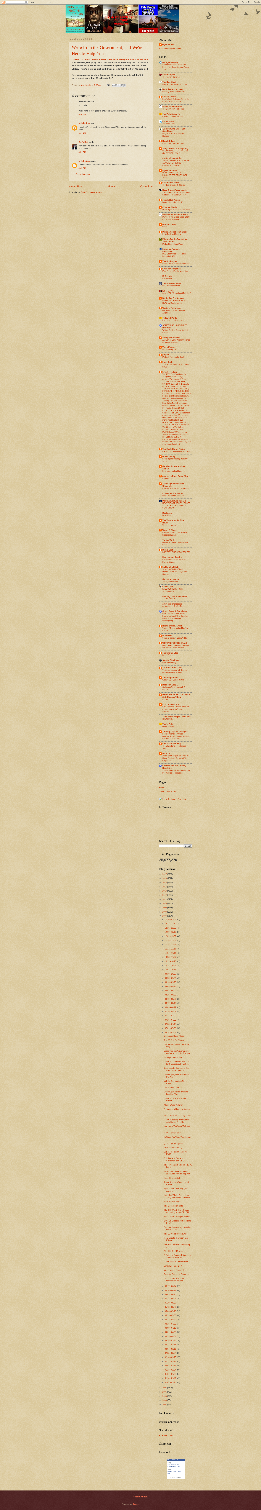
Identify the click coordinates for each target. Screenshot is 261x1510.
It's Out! (165, 699)
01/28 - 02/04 (171, 1370)
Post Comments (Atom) (91, 192)
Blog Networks (172, 1460)
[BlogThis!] (116, 85)
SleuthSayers (168, 75)
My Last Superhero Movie (172, 244)
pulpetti (165, 355)
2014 (164, 887)
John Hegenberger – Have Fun (176, 717)
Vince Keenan (168, 347)
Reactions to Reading (172, 557)
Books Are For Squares (173, 298)
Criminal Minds (169, 207)
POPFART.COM (166, 1435)
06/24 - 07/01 (171, 1032)
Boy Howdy (167, 278)
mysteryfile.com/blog (172, 158)
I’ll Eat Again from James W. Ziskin (176, 210)
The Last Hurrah (169, 525)
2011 (164, 899)
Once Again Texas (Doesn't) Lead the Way (176, 1093)
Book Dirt (166, 753)
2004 (164, 1396)
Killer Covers (168, 291)
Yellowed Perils (169, 318)
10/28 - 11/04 (171, 957)
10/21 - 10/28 (171, 961)
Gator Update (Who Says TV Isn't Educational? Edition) (176, 1062)
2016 (164, 878)
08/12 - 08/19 (171, 1003)
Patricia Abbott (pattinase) (174, 232)
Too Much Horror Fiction (173, 449)
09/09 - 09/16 (171, 986)
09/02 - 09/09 (171, 991)
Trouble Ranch (168, 124)
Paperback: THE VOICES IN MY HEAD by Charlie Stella (175, 302)
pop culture (177, 1471)
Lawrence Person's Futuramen (171, 250)
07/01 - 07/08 (171, 1028)
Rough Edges (168, 141)
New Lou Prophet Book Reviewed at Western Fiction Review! (176, 646)
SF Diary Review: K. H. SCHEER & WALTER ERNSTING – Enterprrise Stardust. (175, 162)
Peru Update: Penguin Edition (177, 1216)
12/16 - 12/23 (171, 928)
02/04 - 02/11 (171, 1365)
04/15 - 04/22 (171, 1324)
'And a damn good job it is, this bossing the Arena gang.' (174, 671)
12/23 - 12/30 (171, 924)
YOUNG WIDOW (169, 599)
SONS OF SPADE (170, 567)
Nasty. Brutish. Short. (172, 626)
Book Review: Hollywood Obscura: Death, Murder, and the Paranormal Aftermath (175, 736)
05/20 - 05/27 (171, 1303)
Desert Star (167, 515)
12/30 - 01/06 (171, 919)
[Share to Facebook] (122, 85)
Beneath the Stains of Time (175, 214)
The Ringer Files (170, 677)
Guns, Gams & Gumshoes (174, 611)
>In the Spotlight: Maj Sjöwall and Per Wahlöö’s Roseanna (176, 771)
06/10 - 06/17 (171, 1290)
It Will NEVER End (172, 1133)
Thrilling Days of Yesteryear (175, 731)
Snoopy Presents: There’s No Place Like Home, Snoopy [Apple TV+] (175, 67)
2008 (164, 912)
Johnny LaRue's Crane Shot (175, 476)
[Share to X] (119, 85)
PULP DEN (167, 635)
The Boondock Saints (173, 1206)
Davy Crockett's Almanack (174, 190)
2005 (164, 1392)
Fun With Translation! (171, 286)
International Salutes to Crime (174, 84)
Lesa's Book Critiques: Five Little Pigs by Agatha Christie (175, 100)
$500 (164, 227)
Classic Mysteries (170, 579)
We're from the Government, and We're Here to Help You (177, 1052)
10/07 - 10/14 (171, 970)
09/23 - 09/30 (171, 978)
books (170, 1471)
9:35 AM (82, 114)
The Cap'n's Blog (170, 653)
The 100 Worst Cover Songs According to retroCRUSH (176, 1211)
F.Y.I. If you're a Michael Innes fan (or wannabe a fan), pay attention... (175, 709)
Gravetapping (168, 456)
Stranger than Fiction (173, 1057)
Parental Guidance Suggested (177, 1274)
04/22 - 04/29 (171, 1319)
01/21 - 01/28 (171, 1374)
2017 (164, 874)
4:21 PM (82, 152)
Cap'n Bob (83, 142)
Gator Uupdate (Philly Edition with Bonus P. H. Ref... (176, 1121)
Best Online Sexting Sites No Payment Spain (174, 561)
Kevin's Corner (169, 97)
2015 (164, 882)
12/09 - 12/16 (171, 932)
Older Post (146, 186)
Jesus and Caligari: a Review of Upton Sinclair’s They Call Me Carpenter (175, 758)
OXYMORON (167, 719)
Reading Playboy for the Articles (175, 488)
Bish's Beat (167, 550)
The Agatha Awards (170, 581)
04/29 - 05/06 (171, 1315)
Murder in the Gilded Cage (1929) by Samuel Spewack (176, 218)
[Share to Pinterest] (124, 85)
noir (169, 1473)
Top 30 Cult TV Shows (174, 1040)
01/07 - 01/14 (171, 1382)
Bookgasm (167, 513)
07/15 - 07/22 (171, 1020)
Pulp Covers (168, 121)
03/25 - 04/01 (171, 1336)
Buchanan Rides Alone (174, 1036)
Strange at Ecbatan (171, 337)
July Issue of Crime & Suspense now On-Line (175, 1159)
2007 (164, 916)
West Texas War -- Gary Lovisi (177, 1115)
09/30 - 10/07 (171, 974)
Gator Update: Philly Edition (176, 1262)
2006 (164, 1388)
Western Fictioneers (171, 308)
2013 (164, 891)
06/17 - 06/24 (171, 1286)
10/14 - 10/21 (171, 965)
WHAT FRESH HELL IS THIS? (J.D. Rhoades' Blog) (176, 696)
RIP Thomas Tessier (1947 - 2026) (176, 451)
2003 (164, 1400)
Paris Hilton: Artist (172, 1178)
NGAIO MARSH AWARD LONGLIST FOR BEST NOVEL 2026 (174, 175)
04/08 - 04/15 (171, 1328)
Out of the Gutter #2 (173, 1088)
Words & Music (169, 530)
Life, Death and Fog (171, 744)
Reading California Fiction (174, 596)
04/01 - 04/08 (171, 1332)
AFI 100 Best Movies (173, 1251)
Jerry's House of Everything (175, 148)
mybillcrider (84, 123)
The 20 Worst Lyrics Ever (175, 1234)
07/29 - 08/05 (171, 1011)
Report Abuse (140, 1496)
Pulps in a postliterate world (173, 320)
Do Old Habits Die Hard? (172, 202)
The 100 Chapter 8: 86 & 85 (173, 185)
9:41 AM (82, 133)
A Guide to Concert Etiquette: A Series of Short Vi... (177, 1256)
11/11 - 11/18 (171, 949)
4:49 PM (82, 168)
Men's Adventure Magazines (175, 501)
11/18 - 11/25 (171, 944)
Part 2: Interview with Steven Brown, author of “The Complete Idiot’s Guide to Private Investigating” (175, 617)
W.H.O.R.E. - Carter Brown (173, 680)
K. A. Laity (167, 276)
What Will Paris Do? (173, 1266)
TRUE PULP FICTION (172, 668)
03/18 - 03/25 (171, 1340)
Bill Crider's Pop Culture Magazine (174, 1465)
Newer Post (76, 186)
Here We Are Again (172, 1202)
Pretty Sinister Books (172, 106)
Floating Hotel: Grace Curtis (173, 92)
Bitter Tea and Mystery (172, 89)
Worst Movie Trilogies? (174, 1270)
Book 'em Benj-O (170, 685)
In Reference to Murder (173, 493)
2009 (164, 908)
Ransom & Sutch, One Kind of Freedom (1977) (174, 533)
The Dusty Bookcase (171, 283)
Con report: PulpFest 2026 (173, 116)
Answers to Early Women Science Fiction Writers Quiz (176, 341)
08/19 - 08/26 (171, 999)
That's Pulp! (168, 724)
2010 (164, 903)
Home (111, 186)
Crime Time (167, 586)
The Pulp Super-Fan (171, 114)
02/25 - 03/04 (171, 1353)
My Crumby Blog (169, 663)
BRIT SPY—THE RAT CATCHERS (176, 552)
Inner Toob (167, 362)
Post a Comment (83, 174)
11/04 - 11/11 (171, 953)
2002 (164, 1404)
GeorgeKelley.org (170, 62)
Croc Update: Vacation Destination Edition (174, 1279)
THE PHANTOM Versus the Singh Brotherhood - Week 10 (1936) (176, 193)
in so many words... (171, 704)
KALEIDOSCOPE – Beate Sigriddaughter (172, 590)
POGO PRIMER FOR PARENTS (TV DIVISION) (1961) (175, 152)
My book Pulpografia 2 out (173, 357)
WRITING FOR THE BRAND (174, 643)
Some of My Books (167, 791)
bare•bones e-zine (170, 183)
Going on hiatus (168, 726)
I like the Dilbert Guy (173, 1148)
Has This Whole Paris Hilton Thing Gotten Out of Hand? (177, 1196)
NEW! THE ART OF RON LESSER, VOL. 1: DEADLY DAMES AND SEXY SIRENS (176, 505)
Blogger (135, 1504)
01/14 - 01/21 (171, 1378)
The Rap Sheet (169, 82)
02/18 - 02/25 (171, 1357)
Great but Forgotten (171, 269)
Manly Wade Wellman (173, 1105)
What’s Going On (169, 350)
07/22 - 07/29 (171, 1016)
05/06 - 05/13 (171, 1311)
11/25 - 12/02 (171, 940)
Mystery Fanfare (169, 170)
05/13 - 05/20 (171, 1307)
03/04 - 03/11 (171, 1349)
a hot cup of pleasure (172, 604)
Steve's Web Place (170, 660)
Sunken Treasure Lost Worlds (174, 638)
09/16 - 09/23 (171, 982)
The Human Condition (171, 77)
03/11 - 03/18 (171, 1345)
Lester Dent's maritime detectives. (176, 264)
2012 (164, 895)
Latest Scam (167, 655)
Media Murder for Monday (173, 496)
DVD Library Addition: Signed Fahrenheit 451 (174, 255)
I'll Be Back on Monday (171, 234)
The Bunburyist (169, 261)
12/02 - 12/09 (171, 936)
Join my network (175, 1477)
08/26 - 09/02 (171, 995)
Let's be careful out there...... (173, 471)
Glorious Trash (169, 224)
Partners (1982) (168, 478)
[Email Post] (108, 85)
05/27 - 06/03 (171, 1299)
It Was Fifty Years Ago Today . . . (175, 143)
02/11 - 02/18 (171, 1361)
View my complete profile (170, 49)
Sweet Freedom (169, 372)
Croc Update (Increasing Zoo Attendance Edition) (176, 1069)
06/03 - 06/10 (171, 1294)
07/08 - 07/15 (171, 1024)
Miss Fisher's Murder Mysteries (175, 271)
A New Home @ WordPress (173, 606)
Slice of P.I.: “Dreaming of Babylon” (176, 293)
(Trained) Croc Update (173, 1143)
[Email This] (113, 85)
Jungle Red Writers (171, 200)
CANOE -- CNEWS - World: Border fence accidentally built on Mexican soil (110, 60)
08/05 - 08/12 (171, 1007)
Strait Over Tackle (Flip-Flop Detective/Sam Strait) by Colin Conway (174, 571)
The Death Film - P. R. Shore (173, 109)
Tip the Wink (168, 540)
